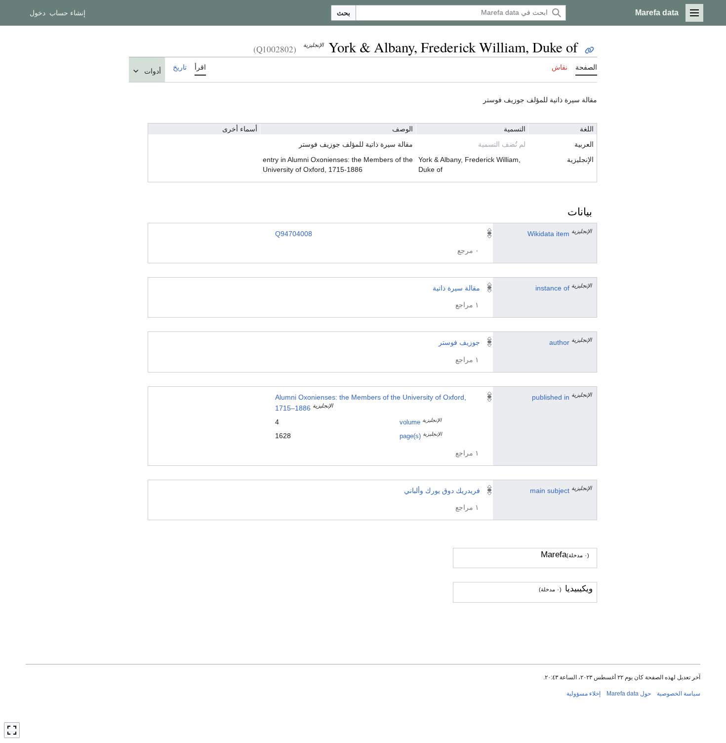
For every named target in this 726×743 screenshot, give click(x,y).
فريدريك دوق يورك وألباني (442, 491)
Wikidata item (548, 234)
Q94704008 (293, 234)
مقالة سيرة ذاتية (456, 288)
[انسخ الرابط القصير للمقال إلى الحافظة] (589, 50)
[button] (694, 13)
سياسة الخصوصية (678, 693)
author (559, 342)
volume (410, 422)
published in (550, 397)
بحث (343, 13)
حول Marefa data (628, 693)
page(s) (410, 436)
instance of (552, 288)
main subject (549, 491)
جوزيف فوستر (459, 342)
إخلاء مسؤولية (583, 693)
